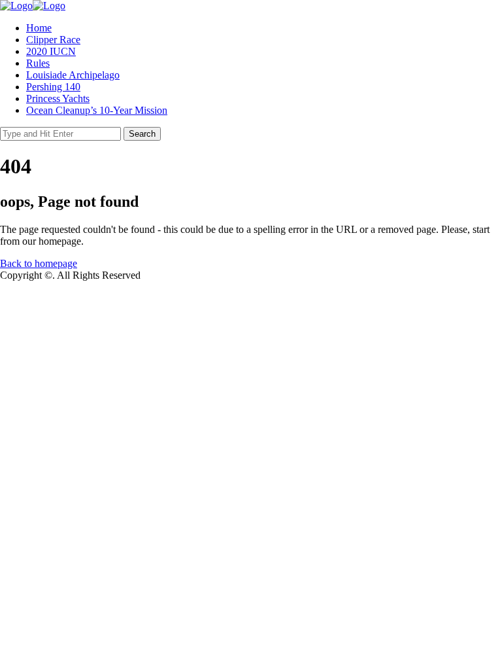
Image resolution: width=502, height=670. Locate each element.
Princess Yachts (58, 98)
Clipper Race (53, 39)
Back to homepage (38, 263)
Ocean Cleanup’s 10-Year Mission (96, 110)
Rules (38, 63)
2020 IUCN (51, 51)
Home (39, 27)
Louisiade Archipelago (73, 74)
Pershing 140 (53, 86)
